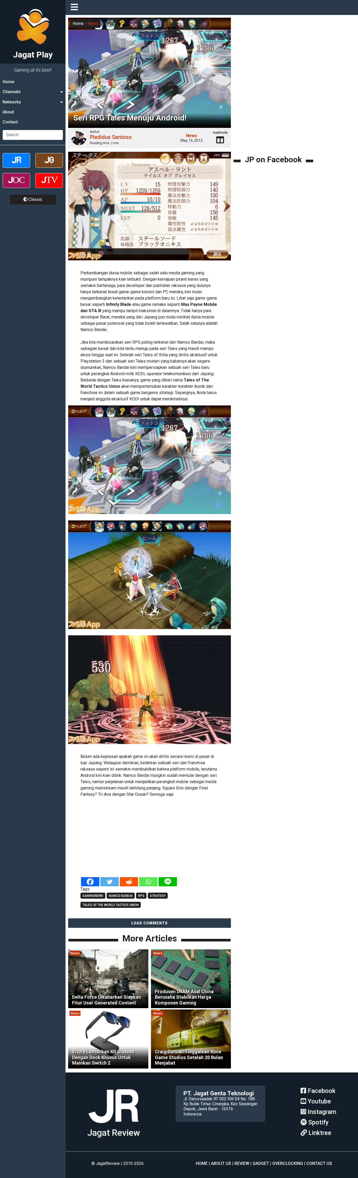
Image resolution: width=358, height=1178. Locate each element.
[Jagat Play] (149, 209)
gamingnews (93, 896)
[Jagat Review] (16, 165)
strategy (158, 896)
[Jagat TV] (49, 184)
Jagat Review (113, 1133)
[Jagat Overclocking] (16, 184)
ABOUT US (221, 1163)
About (8, 111)
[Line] (168, 881)
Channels (12, 91)
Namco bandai (121, 896)
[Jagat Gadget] (49, 165)
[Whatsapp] (148, 881)
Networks (12, 102)
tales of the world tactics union (111, 905)
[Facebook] (90, 881)
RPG (141, 896)
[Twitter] (109, 881)
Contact (10, 122)
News (93, 23)
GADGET (261, 1163)
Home (8, 81)
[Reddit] (129, 881)
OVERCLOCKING (287, 1163)
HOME (202, 1163)
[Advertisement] (157, 837)
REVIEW (242, 1163)
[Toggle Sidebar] (76, 7)
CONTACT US (319, 1163)
